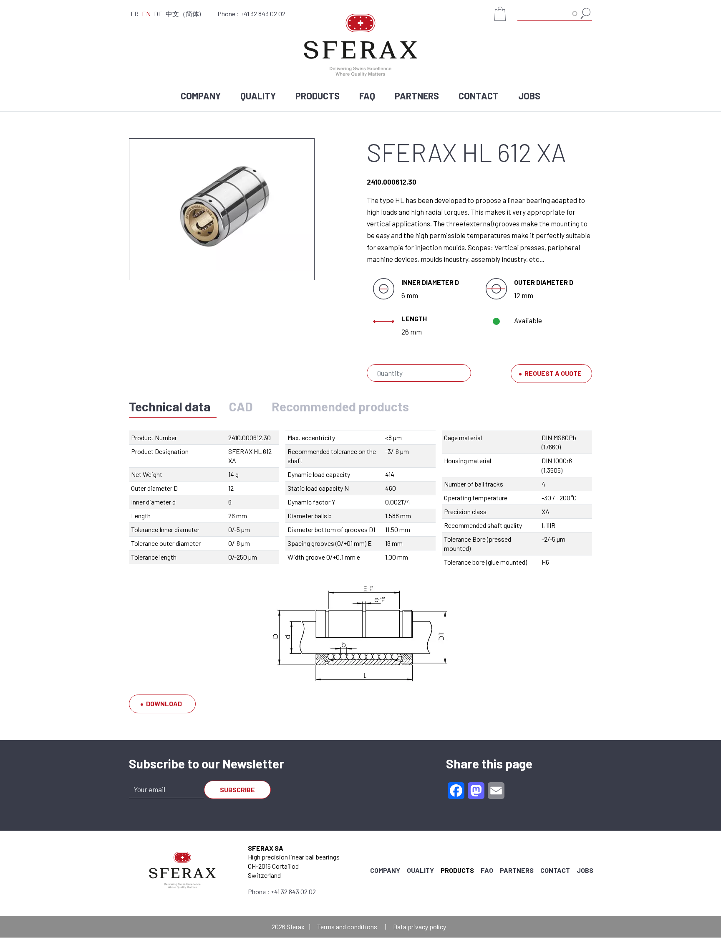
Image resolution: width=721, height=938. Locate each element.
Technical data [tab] (169, 406)
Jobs (529, 95)
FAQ (367, 95)
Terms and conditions (347, 926)
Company (201, 95)
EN (146, 14)
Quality (258, 95)
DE (158, 14)
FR (135, 14)
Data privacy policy (419, 926)
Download (164, 703)
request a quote (553, 373)
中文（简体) (183, 14)
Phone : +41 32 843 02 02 (251, 14)
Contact (479, 95)
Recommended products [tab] (340, 406)
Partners (417, 95)
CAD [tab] (241, 406)
